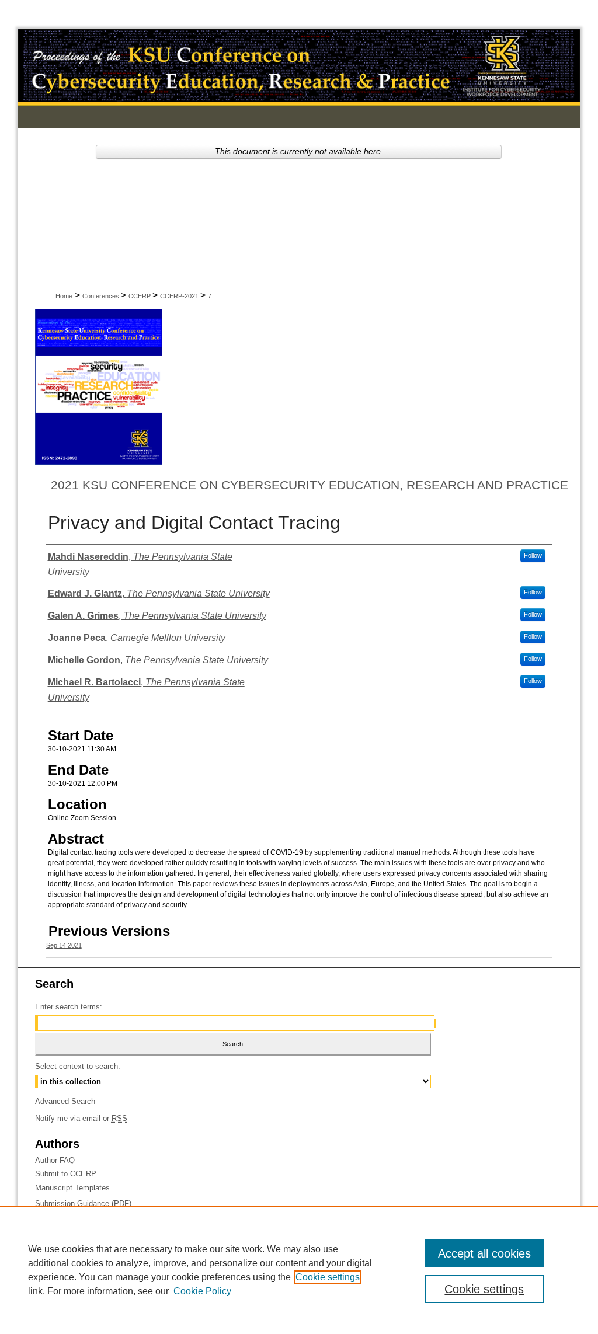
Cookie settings (327, 1277)
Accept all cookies (484, 1253)
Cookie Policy (202, 1291)
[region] (299, 1270)
